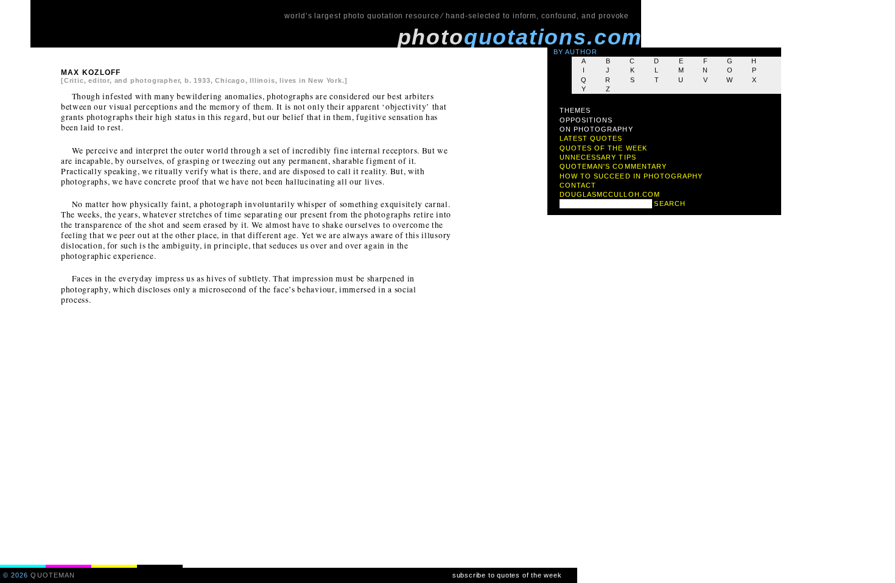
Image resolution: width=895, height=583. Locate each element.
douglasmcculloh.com (610, 194)
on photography (596, 129)
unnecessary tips (598, 157)
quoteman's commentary (613, 166)
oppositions (586, 120)
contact (578, 185)
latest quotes (591, 138)
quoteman (52, 575)
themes (575, 110)
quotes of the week (603, 148)
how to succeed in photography (631, 176)
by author (575, 51)
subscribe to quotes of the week (507, 575)
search (669, 203)
